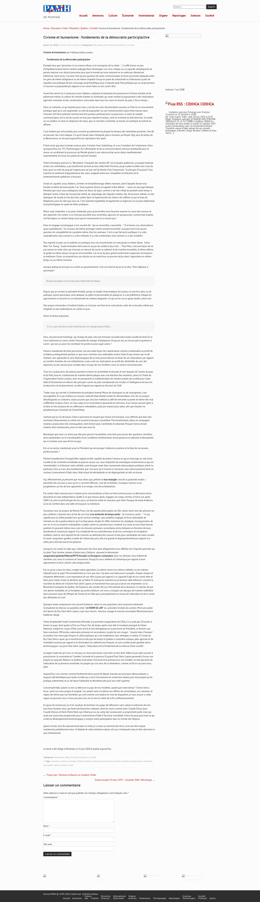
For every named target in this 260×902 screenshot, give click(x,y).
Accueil (83, 15)
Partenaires (144, 898)
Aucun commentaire (70, 45)
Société (209, 15)
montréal (147, 761)
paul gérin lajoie (51, 765)
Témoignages (159, 898)
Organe (163, 15)
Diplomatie (118, 898)
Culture (112, 15)
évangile (72, 761)
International (146, 15)
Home (46, 28)
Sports (212, 898)
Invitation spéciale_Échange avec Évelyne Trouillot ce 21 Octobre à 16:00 (187, 113)
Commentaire (50, 797)
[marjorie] (106, 875)
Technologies (189, 898)
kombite (125, 761)
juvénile (116, 761)
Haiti (65, 28)
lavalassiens (136, 761)
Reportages (179, 15)
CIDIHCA (207, 103)
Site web (47, 844)
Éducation (56, 28)
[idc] (51, 875)
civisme (63, 761)
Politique (202, 898)
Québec (84, 28)
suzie (70, 765)
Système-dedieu (90, 894)
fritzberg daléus (85, 761)
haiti (95, 761)
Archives (132, 898)
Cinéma (94, 898)
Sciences (196, 15)
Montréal (74, 28)
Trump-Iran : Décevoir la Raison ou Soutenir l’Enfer (69, 774)
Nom (46, 826)
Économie (128, 15)
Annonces (98, 15)
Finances (105, 898)
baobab (55, 761)
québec (63, 765)
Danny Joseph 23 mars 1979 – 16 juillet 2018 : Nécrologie (125, 779)
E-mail (47, 835)
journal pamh (105, 761)
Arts (86, 898)
